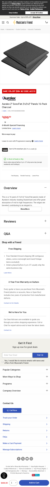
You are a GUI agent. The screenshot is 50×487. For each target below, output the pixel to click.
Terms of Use (24, 9)
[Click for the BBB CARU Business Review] (36, 475)
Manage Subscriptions (12, 449)
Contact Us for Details (11, 303)
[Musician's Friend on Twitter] (23, 459)
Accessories (10, 29)
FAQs (5, 437)
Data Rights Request (37, 466)
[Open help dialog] (4, 475)
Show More (25, 209)
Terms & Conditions (25, 469)
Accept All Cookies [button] (36, 13)
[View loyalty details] (36, 149)
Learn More (7, 273)
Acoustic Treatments (34, 29)
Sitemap (24, 471)
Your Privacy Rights (40, 469)
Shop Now (36, 17)
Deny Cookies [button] (13, 13)
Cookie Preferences (36, 9)
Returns (6, 430)
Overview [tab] (10, 188)
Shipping (6, 424)
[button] (46, 22)
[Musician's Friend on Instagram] (31, 459)
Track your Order (10, 418)
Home (2, 29)
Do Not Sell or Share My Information (17, 466)
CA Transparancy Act (12, 471)
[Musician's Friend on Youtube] (27, 459)
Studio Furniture (21, 29)
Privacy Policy (16, 4)
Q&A (4, 111)
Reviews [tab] (10, 221)
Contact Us (7, 330)
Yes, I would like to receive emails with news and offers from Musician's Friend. (24, 362)
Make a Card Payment (12, 443)
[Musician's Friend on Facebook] (19, 459)
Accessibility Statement (36, 471)
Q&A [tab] (7, 234)
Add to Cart (34, 483)
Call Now (13, 410)
